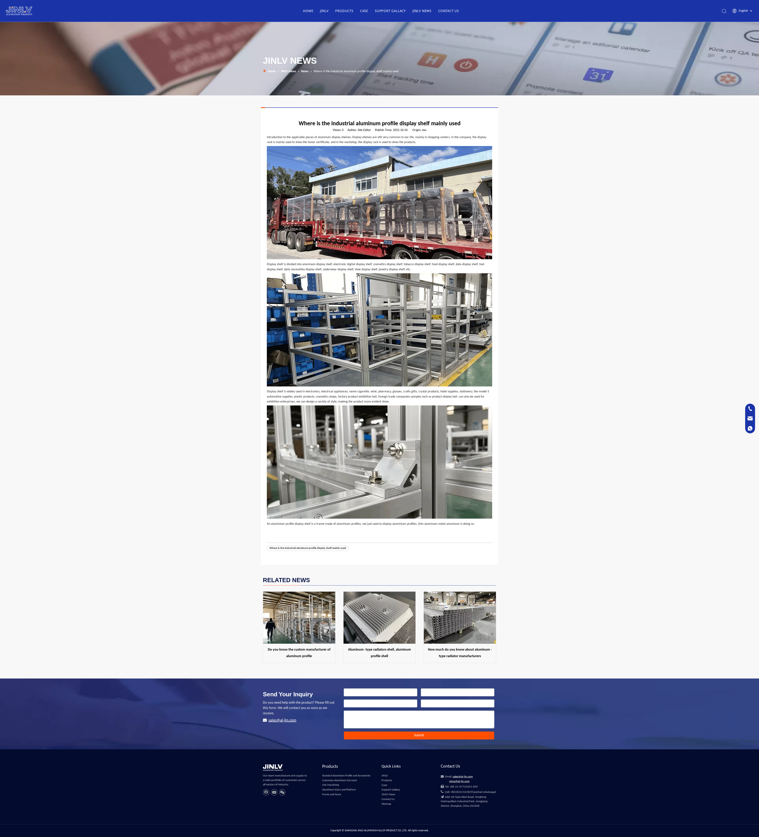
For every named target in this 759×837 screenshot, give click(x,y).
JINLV (324, 11)
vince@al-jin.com (459, 781)
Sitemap (386, 804)
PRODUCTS (344, 11)
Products (386, 780)
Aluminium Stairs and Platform (339, 789)
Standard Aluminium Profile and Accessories (346, 775)
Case (384, 785)
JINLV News (388, 794)
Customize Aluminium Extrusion (339, 780)
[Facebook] (266, 792)
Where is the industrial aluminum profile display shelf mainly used (307, 548)
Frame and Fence (331, 794)
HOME (308, 11)
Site (424, 130)
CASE (364, 11)
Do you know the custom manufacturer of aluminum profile (299, 653)
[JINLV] (273, 767)
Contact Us (388, 799)
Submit (419, 735)
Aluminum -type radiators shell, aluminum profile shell (379, 653)
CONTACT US (448, 11)
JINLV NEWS (422, 11)
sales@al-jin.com (282, 720)
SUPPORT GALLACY (390, 11)
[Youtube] (274, 792)
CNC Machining (330, 785)
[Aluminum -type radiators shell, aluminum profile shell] (380, 618)
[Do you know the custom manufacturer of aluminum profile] (299, 618)
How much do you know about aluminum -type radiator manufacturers (460, 653)
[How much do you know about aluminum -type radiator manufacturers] (460, 618)
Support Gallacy (390, 789)
